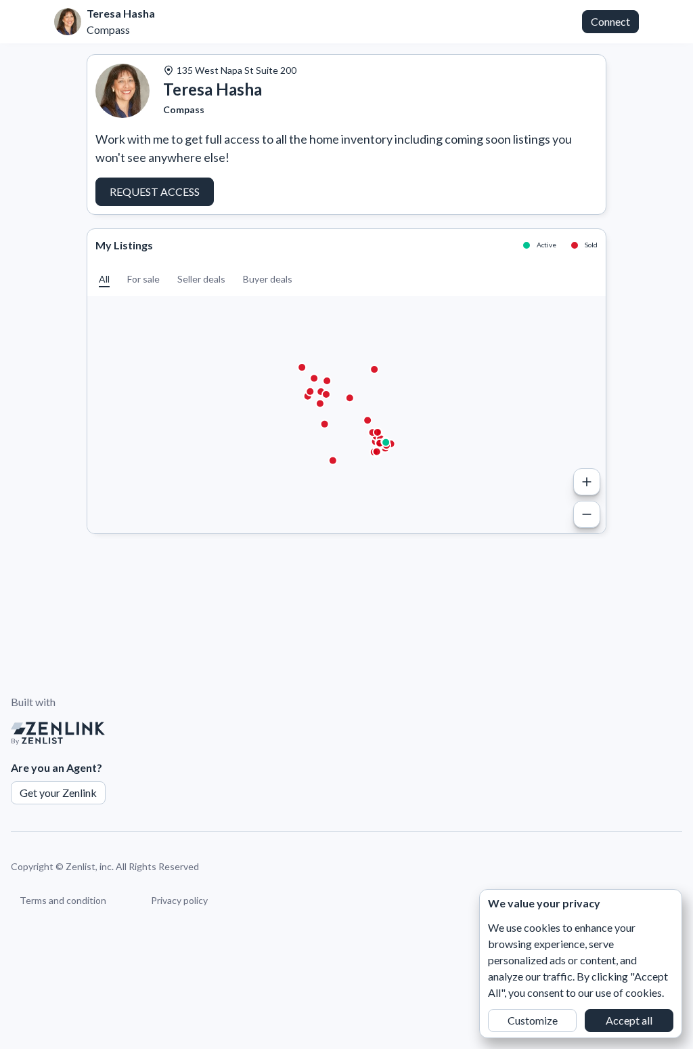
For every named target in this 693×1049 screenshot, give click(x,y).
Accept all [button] (629, 1020)
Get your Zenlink (58, 792)
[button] (104, 278)
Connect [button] (610, 21)
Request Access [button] (155, 191)
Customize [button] (533, 1020)
